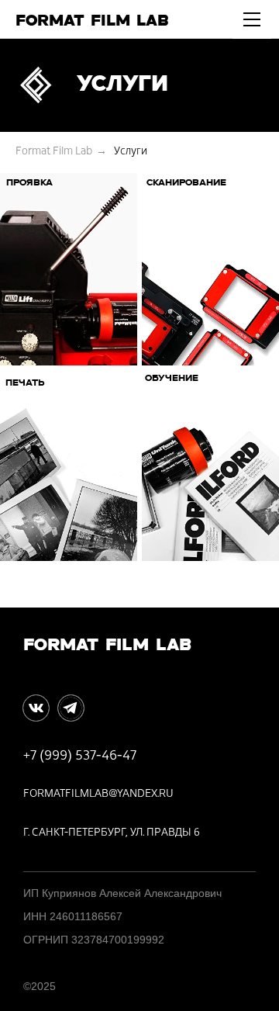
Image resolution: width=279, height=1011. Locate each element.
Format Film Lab (54, 151)
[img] (36, 708)
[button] (251, 25)
